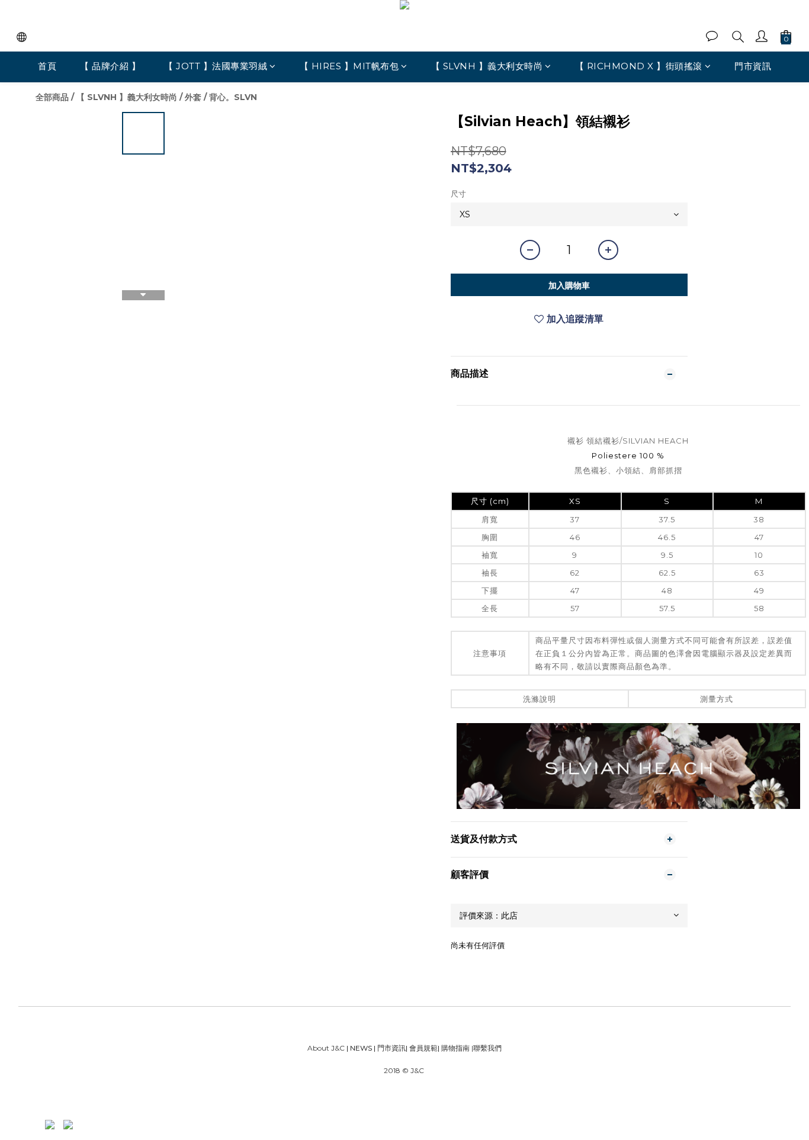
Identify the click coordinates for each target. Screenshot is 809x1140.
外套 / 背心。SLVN (221, 97)
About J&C (326, 1047)
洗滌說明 (539, 699)
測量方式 (716, 699)
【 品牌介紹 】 (110, 66)
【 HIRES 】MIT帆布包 (349, 66)
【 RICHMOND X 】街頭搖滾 (638, 66)
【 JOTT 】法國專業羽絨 (215, 66)
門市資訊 (752, 66)
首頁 (47, 66)
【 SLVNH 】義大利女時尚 (487, 66)
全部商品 (52, 97)
